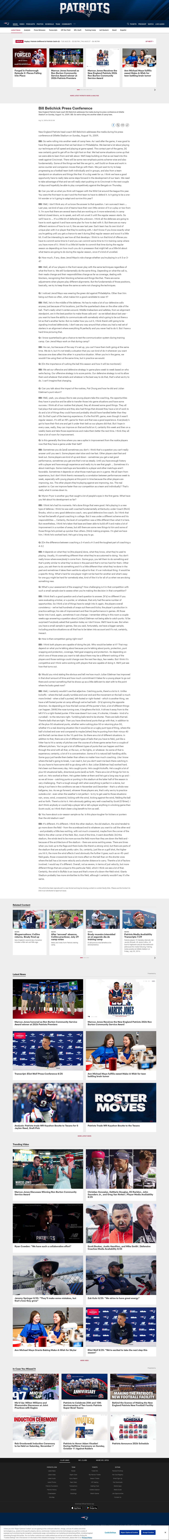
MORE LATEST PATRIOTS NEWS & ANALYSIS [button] (84, 95)
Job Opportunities (117, 1493)
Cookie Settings (110, 1532)
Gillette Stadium (95, 1489)
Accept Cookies (148, 1532)
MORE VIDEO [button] (84, 1360)
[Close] (165, 1532)
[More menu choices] (74, 24)
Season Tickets (94, 1478)
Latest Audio (52, 1478)
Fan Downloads (117, 1482)
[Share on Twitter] (118, 126)
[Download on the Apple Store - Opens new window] (76, 1508)
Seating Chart (94, 1486)
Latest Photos (52, 1482)
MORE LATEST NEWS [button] (84, 1136)
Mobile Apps (118, 1486)
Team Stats (73, 1482)
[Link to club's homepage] (6, 24)
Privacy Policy (87, 1538)
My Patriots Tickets (95, 1474)
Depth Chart (73, 1474)
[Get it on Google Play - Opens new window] (92, 1509)
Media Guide (118, 1489)
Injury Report (73, 1478)
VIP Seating (94, 1482)
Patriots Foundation (52, 1486)
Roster (73, 1471)
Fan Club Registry (117, 1474)
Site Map (51, 1497)
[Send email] (123, 126)
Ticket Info (95, 1471)
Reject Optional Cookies (129, 1532)
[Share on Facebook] (113, 126)
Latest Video (52, 1474)
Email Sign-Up (117, 1478)
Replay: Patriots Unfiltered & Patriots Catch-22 (42, 41)
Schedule (73, 1489)
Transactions (73, 1486)
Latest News (52, 1471)
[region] (84, 1532)
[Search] (128, 23)
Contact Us (117, 1497)
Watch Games (94, 1493)
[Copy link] (127, 125)
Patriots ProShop (117, 1471)
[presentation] (155, 90)
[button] (78, 90)
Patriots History (52, 1489)
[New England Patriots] (84, 1518)
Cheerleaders (52, 1493)
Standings (73, 1493)
